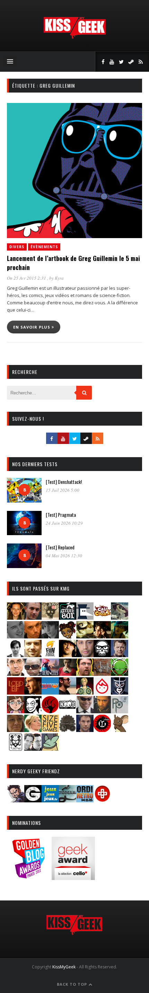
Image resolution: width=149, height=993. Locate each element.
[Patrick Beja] (102, 711)
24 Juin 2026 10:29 (64, 523)
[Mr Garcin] (119, 692)
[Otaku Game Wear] (102, 800)
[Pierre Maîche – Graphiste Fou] (15, 800)
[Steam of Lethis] (67, 729)
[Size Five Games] (50, 729)
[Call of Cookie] (102, 617)
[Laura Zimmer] (67, 673)
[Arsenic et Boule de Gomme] (50, 617)
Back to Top (72, 984)
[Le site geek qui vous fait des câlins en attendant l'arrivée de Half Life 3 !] (74, 37)
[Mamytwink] (33, 692)
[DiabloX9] (50, 636)
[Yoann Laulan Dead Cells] (50, 673)
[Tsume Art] (15, 748)
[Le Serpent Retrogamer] (67, 800)
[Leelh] (102, 673)
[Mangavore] (50, 692)
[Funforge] (50, 655)
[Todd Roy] (85, 729)
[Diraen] (67, 636)
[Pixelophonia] (119, 711)
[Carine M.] (119, 617)
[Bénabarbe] (85, 617)
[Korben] (33, 673)
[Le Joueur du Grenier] (85, 673)
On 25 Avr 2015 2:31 (27, 278)
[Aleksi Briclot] (15, 617)
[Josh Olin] (15, 673)
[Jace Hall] (85, 655)
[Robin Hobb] (15, 729)
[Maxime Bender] (67, 692)
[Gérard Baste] (67, 655)
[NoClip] (50, 711)
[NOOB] (67, 711)
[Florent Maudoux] (119, 636)
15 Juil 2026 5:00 (62, 490)
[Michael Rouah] (102, 692)
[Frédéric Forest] (33, 655)
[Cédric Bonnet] (15, 636)
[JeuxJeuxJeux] (50, 800)
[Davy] (33, 636)
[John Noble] (119, 655)
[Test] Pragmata (61, 514)
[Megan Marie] (85, 692)
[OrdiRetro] (85, 800)
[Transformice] (119, 729)
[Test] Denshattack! (64, 481)
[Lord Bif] (15, 692)
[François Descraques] (15, 655)
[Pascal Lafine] (85, 711)
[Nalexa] (15, 711)
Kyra (59, 278)
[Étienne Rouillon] (102, 636)
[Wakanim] (33, 748)
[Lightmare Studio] (119, 673)
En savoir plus (32, 327)
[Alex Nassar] (33, 617)
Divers (16, 246)
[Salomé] (33, 729)
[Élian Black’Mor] (85, 636)
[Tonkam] (102, 729)
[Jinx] (102, 655)
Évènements (44, 246)
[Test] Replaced (60, 547)
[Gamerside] (33, 800)
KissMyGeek (64, 967)
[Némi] (33, 711)
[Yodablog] (50, 748)
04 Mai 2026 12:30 (64, 555)
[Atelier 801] (67, 617)
